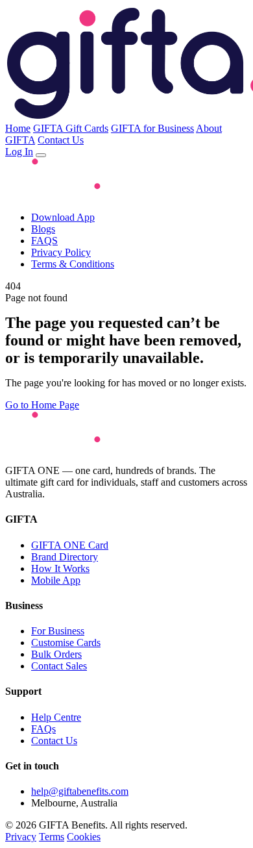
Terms (51, 836)
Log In (19, 151)
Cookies (84, 836)
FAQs (43, 728)
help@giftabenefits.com (79, 791)
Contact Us (61, 139)
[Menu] (41, 155)
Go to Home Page (42, 404)
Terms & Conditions (72, 263)
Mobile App (55, 580)
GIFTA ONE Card (69, 545)
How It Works (60, 568)
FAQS (44, 240)
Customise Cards (66, 642)
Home (17, 128)
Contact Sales (59, 665)
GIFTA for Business (152, 128)
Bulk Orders (56, 654)
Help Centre (56, 717)
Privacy (20, 836)
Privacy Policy (61, 252)
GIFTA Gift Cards (70, 128)
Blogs (43, 228)
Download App (63, 217)
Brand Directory (64, 556)
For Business (57, 630)
